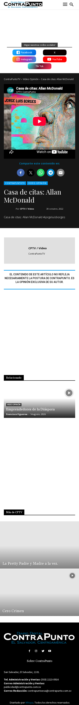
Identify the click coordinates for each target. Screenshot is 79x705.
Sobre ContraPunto (39, 661)
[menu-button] (65, 4)
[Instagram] (36, 651)
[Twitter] (42, 651)
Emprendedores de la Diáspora (30, 409)
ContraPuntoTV (12, 79)
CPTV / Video (27, 208)
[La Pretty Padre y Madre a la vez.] (39, 544)
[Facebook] (29, 651)
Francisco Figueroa (16, 414)
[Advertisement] (39, 335)
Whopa (29, 702)
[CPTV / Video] (17, 250)
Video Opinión (31, 79)
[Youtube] (49, 651)
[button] (71, 4)
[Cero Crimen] (39, 592)
